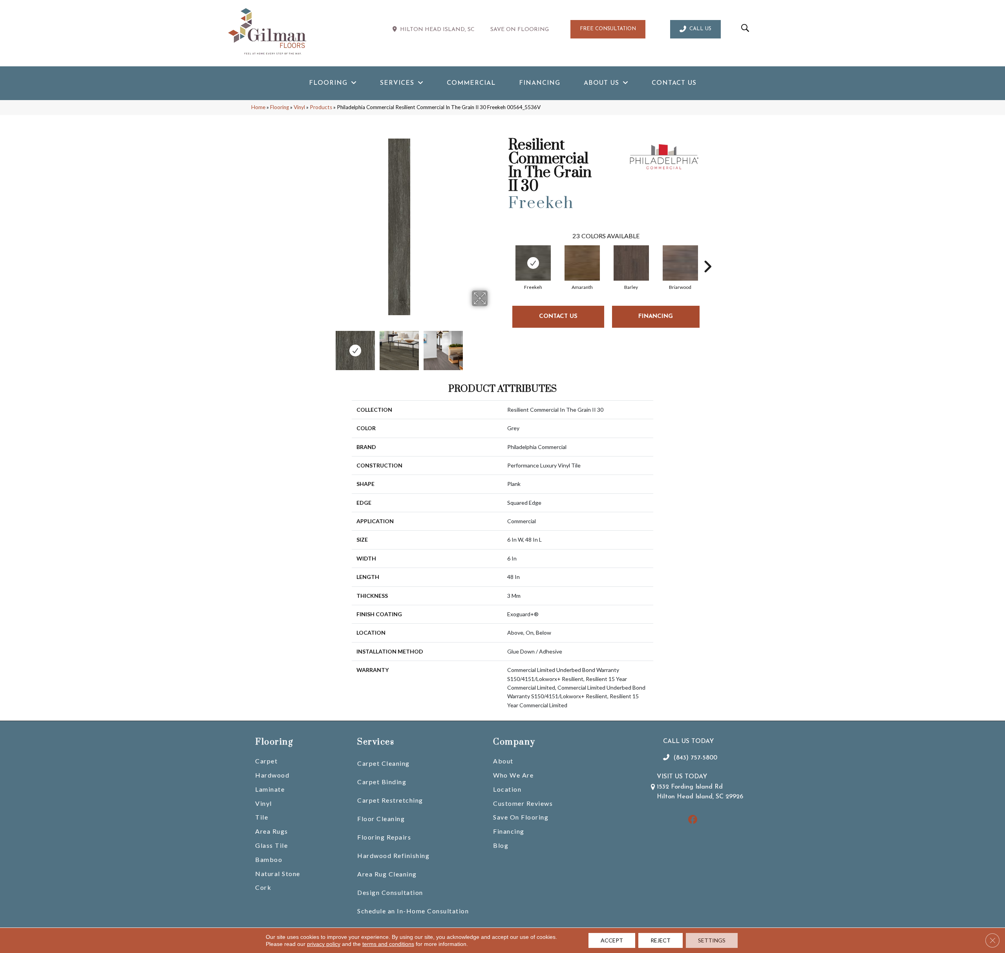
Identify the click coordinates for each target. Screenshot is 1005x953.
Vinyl (299, 107)
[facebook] (692, 820)
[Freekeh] (533, 263)
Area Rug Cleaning (387, 874)
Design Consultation (390, 892)
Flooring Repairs (384, 837)
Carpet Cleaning (383, 763)
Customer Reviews (523, 803)
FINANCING (655, 316)
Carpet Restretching (390, 800)
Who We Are (513, 775)
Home (258, 107)
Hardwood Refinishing (393, 855)
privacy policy (323, 944)
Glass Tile (271, 845)
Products (321, 107)
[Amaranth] (582, 263)
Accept (612, 940)
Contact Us (558, 316)
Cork (263, 887)
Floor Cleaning (381, 818)
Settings (711, 940)
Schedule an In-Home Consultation (413, 911)
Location (507, 789)
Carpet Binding (381, 781)
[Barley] (631, 263)
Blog (500, 845)
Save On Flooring (520, 817)
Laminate (270, 789)
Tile (261, 817)
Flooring (279, 107)
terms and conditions (388, 944)
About (503, 761)
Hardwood (272, 775)
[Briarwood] (680, 263)
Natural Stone (277, 873)
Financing (508, 831)
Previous (305, 347)
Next (493, 347)
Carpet (266, 761)
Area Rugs (271, 831)
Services (375, 742)
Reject (661, 940)
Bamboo (268, 859)
